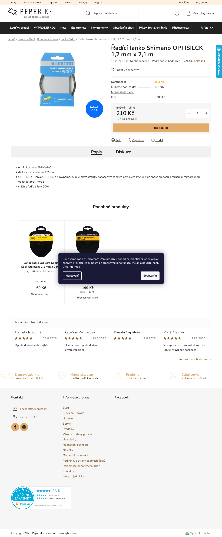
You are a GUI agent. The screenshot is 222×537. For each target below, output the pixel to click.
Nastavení (72, 276)
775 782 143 (28, 417)
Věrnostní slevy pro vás (77, 434)
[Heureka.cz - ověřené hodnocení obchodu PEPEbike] (41, 497)
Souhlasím (150, 276)
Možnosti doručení (122, 92)
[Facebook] (15, 427)
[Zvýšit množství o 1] (206, 113)
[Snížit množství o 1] (188, 113)
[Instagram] (24, 427)
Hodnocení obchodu (75, 445)
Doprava (52, 2)
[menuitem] (19, 28)
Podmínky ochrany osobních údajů (84, 461)
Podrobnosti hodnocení (166, 61)
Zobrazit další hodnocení (194, 359)
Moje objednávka (73, 476)
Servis (68, 2)
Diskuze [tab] (123, 152)
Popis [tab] (96, 152)
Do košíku (161, 128)
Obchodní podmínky (75, 455)
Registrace (201, 2)
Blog (13, 2)
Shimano (199, 61)
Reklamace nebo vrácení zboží (81, 466)
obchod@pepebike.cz (33, 409)
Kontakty (68, 471)
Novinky (68, 450)
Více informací (71, 267)
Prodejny (82, 2)
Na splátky (69, 439)
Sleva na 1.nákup (32, 2)
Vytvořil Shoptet (200, 533)
